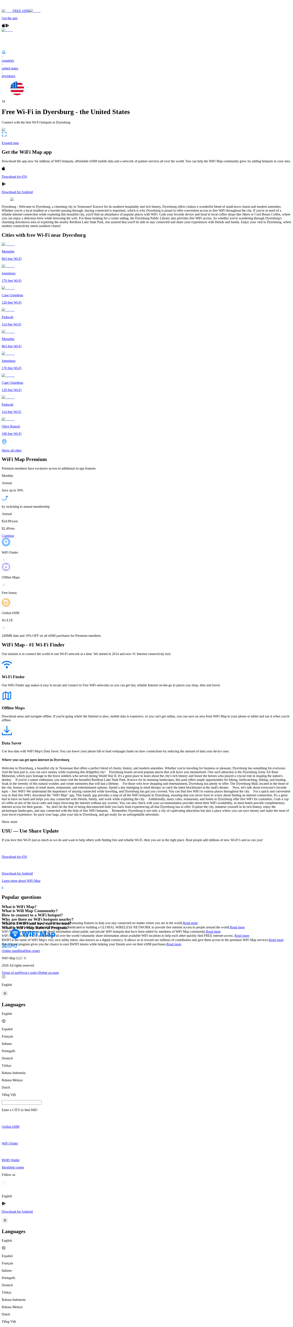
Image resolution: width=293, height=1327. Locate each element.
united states (10, 68)
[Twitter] (4, 947)
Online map (10, 951)
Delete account (49, 973)
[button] (146, 981)
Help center (32, 951)
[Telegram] (14, 947)
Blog (21, 951)
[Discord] (9, 947)
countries (8, 60)
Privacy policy (29, 973)
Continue (8, 536)
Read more (190, 923)
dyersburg (8, 76)
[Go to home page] (17, 7)
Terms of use (10, 973)
